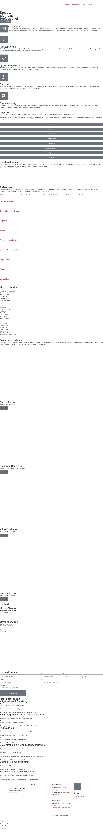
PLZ (63, 673)
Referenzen (75, 4)
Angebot (66, 4)
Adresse (43, 673)
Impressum (12, 815)
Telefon (2, 679)
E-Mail (43, 679)
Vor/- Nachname (4, 673)
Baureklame (62, 787)
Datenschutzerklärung (23, 815)
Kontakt (90, 4)
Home (32, 787)
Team (83, 4)
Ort (83, 673)
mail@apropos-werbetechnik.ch (9, 618)
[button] (51, 181)
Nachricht (3, 685)
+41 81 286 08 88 (5, 617)
